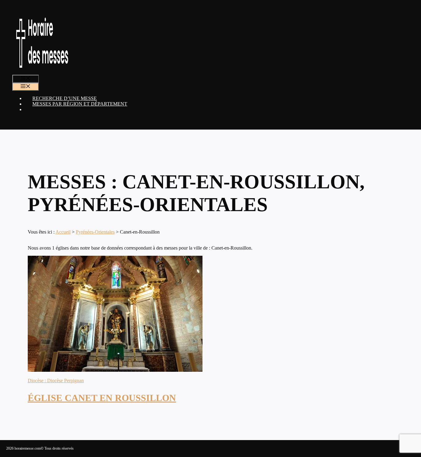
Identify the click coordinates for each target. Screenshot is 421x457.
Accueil (63, 232)
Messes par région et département (79, 103)
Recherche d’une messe (64, 98)
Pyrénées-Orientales (95, 232)
